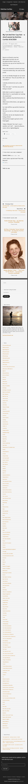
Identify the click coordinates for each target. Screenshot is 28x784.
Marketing (5, 502)
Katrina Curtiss (6, 9)
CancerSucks (5, 398)
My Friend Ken (5, 521)
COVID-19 (5, 426)
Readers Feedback (6, 568)
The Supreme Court (7, 651)
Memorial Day (5, 506)
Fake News (5, 445)
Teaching (4, 613)
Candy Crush (5, 400)
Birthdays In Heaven (7, 390)
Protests (4, 557)
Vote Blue (5, 706)
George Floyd (5, 455)
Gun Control (5, 462)
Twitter (4, 674)
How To (4, 472)
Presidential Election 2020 (8, 555)
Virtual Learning (6, 700)
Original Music (6, 536)
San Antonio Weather (7, 583)
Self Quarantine (6, 585)
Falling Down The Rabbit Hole (9, 447)
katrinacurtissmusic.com (8, 335)
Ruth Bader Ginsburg (7, 577)
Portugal (4, 551)
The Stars (5, 649)
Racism (4, 562)
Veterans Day (5, 696)
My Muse (4, 526)
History (4, 466)
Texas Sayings (5, 621)
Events (13, 776)
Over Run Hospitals (6, 538)
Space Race (5, 604)
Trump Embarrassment (7, 668)
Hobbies (4, 468)
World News (5, 725)
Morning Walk (5, 511)
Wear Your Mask (6, 710)
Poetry (4, 48)
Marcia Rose (5, 500)
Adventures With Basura (7, 46)
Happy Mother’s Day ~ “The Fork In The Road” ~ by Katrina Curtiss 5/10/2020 (14, 272)
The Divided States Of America (9, 636)
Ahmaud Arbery (6, 373)
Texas (4, 617)
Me (3, 504)
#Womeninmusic (6, 362)
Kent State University (7, 492)
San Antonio (5, 581)
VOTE (4, 702)
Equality (4, 441)
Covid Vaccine (5, 424)
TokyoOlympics (6, 662)
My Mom (4, 523)
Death (4, 434)
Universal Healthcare (7, 693)
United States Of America (8, 689)
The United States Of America (9, 655)
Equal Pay (5, 438)
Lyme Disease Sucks (7, 498)
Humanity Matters (6, 475)
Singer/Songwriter (6, 594)
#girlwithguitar (17, 45)
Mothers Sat (5, 513)
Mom (4, 509)
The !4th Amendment (7, 625)
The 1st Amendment (7, 630)
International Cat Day (7, 481)
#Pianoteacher (6, 353)
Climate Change (6, 407)
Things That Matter (7, 659)
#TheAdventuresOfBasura (8, 146)
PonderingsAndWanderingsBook (9, 549)
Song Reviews (5, 600)
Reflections (5, 570)
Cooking (4, 419)
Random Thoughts (6, 566)
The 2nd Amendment (7, 632)
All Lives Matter (6, 375)
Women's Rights (6, 719)
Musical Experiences (7, 519)
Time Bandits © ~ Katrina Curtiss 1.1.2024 (11, 737)
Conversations (6, 417)
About (4, 776)
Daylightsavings (6, 432)
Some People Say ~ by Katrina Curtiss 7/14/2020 (14, 221)
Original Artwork (6, 534)
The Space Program (7, 647)
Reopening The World (7, 572)
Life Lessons (5, 496)
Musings (18, 776)
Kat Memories (5, 485)
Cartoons (4, 402)
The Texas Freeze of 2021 (8, 653)
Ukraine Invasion (6, 679)
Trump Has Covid (6, 670)
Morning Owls (21, 781)
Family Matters (6, 451)
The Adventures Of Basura (8, 634)
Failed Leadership (6, 443)
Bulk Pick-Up (5, 396)
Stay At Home (5, 606)
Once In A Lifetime (6, 532)
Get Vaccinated (6, 458)
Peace (4, 540)
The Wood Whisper (6, 657)
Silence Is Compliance (7, 591)
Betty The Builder (6, 385)
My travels (5, 528)
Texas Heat (5, 619)
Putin (4, 560)
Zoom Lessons (6, 727)
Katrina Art (5, 487)
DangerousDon (6, 430)
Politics (4, 547)
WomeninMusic (6, 721)
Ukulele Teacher (6, 681)
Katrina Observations (7, 489)
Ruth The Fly (5, 579)
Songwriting (5, 602)
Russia (4, 574)
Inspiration (5, 479)
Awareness (5, 381)
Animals (15, 46)
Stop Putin (5, 608)
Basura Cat (21, 46)
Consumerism (5, 413)
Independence (5, 477)
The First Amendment (7, 638)
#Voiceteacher (6, 360)
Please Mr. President (7, 543)
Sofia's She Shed (6, 598)
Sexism (4, 587)
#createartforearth (8, 45)
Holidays (4, 470)
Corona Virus (5, 421)
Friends (4, 453)
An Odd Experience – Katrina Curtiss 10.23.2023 (12, 739)
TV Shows (5, 672)
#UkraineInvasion (6, 358)
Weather (4, 713)
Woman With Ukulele (7, 717)
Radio (4, 564)
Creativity (5, 428)
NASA (4, 530)
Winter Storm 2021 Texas (8, 715)
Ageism (4, 370)
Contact (23, 776)
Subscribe (6, 296)
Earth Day (5, 436)
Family (4, 449)
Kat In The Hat (6, 483)
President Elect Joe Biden (8, 553)
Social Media (5, 596)
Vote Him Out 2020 (6, 708)
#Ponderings (5, 356)
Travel (4, 664)
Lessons (4, 494)
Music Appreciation (6, 517)
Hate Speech (5, 464)
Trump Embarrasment (7, 666)
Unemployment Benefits (8, 685)
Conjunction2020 (6, 411)
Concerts (4, 409)
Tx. (3, 676)
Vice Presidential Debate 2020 (9, 698)
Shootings (5, 589)
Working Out (5, 723)
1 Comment (6, 49)
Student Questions (6, 611)
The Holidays (5, 640)
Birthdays (5, 387)
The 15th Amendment (7, 628)
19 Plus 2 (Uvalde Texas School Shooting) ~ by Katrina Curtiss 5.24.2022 (14, 231)
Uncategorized (6, 683)
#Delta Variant (6, 347)
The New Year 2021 (6, 642)
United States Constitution (8, 687)
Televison (5, 615)
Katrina (5, 43)
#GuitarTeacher (6, 351)
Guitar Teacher (6, 460)
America (4, 377)
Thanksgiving (5, 623)
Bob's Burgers (5, 394)
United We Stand (6, 691)
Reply (19, 155)
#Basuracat (7, 145)
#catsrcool (12, 145)
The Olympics (5, 645)
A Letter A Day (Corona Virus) (9, 366)
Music (4, 515)
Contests (4, 415)
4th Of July (5, 364)
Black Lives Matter (6, 392)
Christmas (5, 404)
